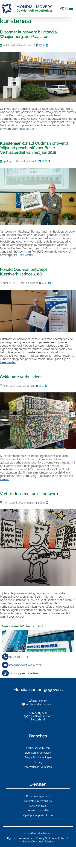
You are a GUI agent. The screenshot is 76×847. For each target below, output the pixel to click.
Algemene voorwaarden (20, 838)
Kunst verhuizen (38, 805)
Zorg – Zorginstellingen (38, 757)
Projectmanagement (38, 796)
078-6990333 (39, 700)
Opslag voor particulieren (38, 815)
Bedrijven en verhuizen (38, 752)
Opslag (38, 762)
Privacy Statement (46, 838)
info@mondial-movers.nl (25, 665)
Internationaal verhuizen (38, 766)
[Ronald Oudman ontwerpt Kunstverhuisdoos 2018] (38, 311)
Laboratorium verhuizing (38, 800)
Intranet (63, 838)
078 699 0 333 (18, 657)
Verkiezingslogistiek (38, 810)
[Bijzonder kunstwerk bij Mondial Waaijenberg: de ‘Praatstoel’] (38, 77)
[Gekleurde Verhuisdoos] (38, 420)
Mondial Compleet (32, 841)
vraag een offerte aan (27, 673)
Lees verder (26, 128)
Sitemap (50, 841)
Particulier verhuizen (38, 747)
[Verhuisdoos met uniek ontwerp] (38, 547)
